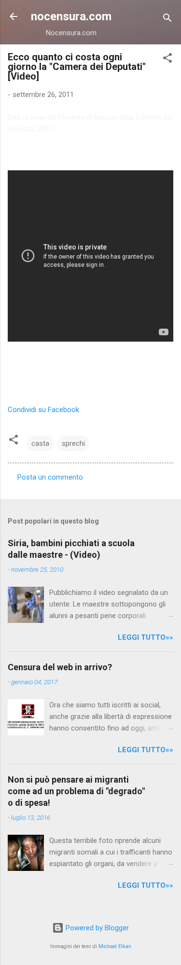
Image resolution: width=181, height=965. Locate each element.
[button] (167, 59)
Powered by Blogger (96, 928)
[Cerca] (167, 19)
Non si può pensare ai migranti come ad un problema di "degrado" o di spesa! (76, 791)
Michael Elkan (114, 946)
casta (40, 443)
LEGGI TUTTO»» (145, 637)
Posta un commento (50, 477)
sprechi (73, 443)
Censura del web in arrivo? (60, 667)
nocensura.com (71, 16)
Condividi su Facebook (43, 409)
